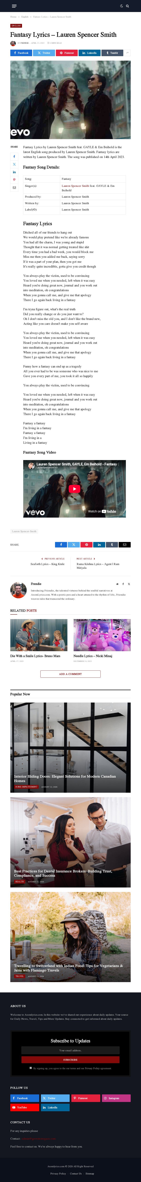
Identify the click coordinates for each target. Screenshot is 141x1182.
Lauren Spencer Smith (75, 186)
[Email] (14, 187)
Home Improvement (26, 786)
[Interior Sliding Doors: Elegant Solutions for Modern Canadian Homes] (70, 748)
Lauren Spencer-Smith (24, 531)
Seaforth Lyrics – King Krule (47, 564)
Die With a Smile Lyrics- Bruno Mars (35, 656)
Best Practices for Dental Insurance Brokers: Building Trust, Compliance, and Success (63, 873)
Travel (19, 976)
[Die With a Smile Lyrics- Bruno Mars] (38, 635)
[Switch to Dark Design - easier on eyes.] (121, 6)
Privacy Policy (92, 1068)
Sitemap (90, 1173)
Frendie (25, 43)
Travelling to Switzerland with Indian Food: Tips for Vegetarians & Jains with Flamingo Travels (68, 968)
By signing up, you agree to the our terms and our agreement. (72, 1068)
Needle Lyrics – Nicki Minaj (93, 656)
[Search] (127, 6)
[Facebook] (14, 157)
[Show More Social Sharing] (127, 53)
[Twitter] (14, 164)
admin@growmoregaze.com (39, 1138)
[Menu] (14, 6)
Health (19, 881)
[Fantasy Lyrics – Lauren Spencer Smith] (70, 100)
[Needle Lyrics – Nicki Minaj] (102, 635)
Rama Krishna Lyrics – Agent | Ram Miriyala (98, 566)
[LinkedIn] (14, 172)
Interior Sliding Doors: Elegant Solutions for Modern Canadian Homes (65, 778)
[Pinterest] (14, 180)
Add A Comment (70, 674)
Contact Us (76, 1173)
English (16, 25)
